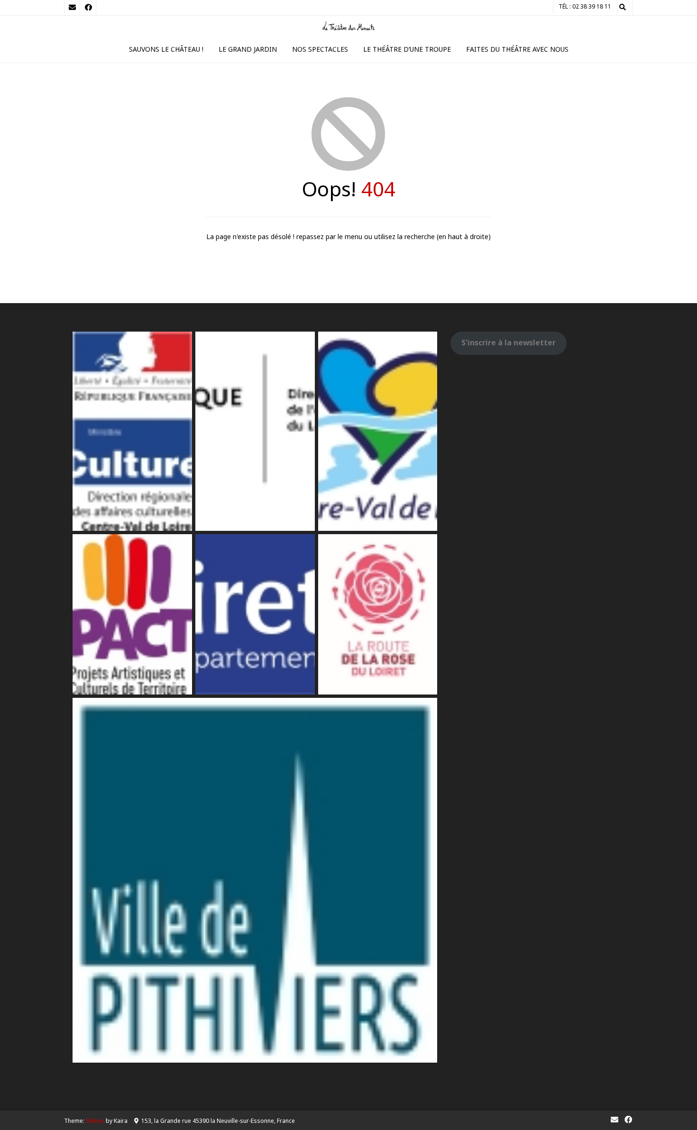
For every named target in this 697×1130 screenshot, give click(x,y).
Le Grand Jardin (248, 49)
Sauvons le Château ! (166, 49)
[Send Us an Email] (72, 7)
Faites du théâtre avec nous (517, 49)
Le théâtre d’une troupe (407, 49)
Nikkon (95, 1121)
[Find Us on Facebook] (88, 7)
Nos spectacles (320, 49)
